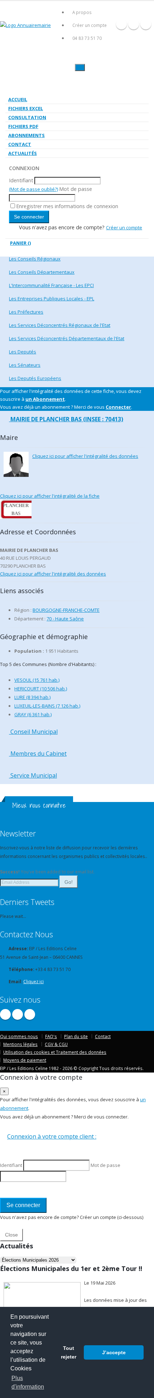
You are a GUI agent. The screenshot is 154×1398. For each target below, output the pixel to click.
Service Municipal (33, 775)
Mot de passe (75, 189)
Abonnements (26, 135)
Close (11, 1235)
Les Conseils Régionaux (35, 258)
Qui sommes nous (19, 1036)
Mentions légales (20, 1044)
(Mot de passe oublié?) (33, 189)
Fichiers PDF (23, 126)
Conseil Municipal (33, 732)
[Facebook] (121, 24)
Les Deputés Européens (35, 378)
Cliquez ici (33, 981)
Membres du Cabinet (38, 753)
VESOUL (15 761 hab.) (36, 680)
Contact (19, 144)
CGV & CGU (56, 1044)
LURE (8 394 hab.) (32, 697)
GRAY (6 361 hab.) (33, 714)
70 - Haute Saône (65, 618)
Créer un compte (89, 25)
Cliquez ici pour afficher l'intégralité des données (85, 456)
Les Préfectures (26, 312)
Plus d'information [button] (27, 1382)
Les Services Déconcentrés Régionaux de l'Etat (59, 325)
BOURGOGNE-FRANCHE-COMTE (66, 610)
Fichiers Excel (25, 108)
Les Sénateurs (24, 365)
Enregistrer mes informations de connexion (67, 206)
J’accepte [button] (114, 1352)
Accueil (17, 99)
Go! (68, 882)
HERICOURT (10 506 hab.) (40, 688)
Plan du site (76, 1036)
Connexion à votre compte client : (51, 1136)
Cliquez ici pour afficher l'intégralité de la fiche (50, 496)
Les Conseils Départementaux (41, 272)
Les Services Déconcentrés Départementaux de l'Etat (66, 338)
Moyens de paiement (24, 1060)
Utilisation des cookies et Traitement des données (54, 1052)
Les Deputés (22, 351)
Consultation (27, 117)
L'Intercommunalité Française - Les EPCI (51, 285)
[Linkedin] (145, 24)
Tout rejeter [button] (68, 1352)
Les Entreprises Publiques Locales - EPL (51, 298)
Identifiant (21, 180)
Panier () (20, 243)
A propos (82, 12)
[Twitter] (133, 24)
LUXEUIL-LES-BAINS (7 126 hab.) (47, 706)
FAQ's (51, 1036)
